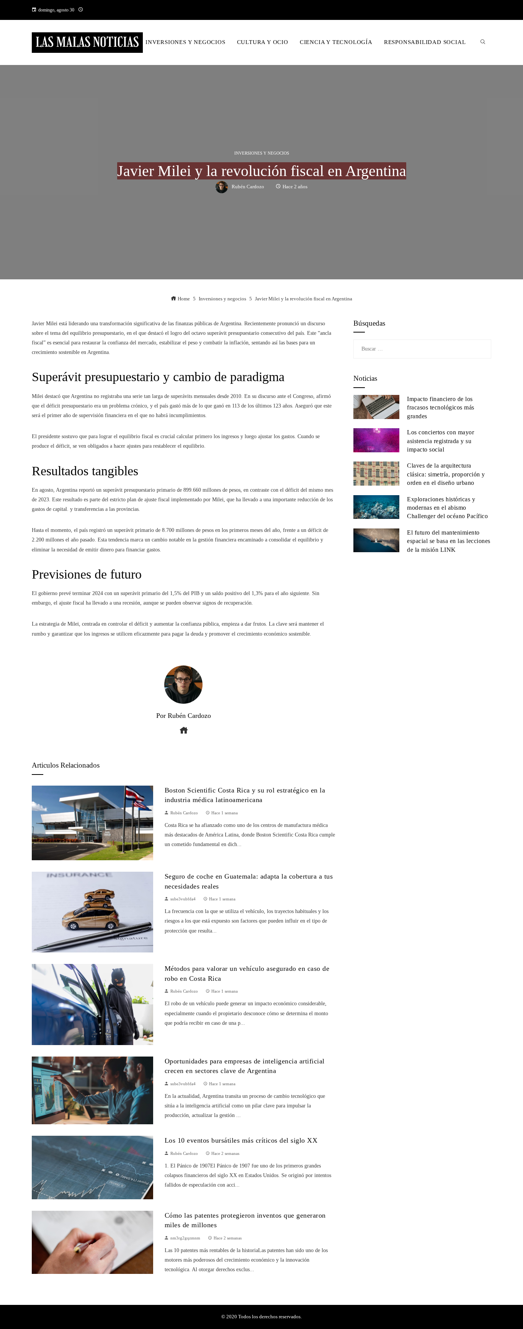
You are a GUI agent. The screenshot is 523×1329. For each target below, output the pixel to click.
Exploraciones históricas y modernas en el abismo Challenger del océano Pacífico (447, 508)
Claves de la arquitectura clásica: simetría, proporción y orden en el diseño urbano (446, 474)
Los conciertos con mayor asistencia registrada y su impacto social (440, 441)
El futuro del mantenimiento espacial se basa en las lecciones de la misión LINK (448, 541)
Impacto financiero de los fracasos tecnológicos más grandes (440, 407)
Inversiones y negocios (261, 153)
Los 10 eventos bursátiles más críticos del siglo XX (241, 1140)
